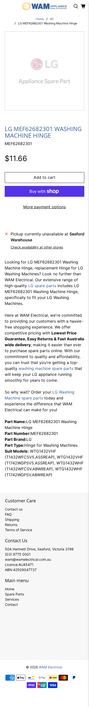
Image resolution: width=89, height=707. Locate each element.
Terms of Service (18, 530)
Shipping (12, 519)
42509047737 (25, 570)
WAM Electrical (50, 667)
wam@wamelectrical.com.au (28, 559)
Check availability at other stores (37, 247)
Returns (11, 525)
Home (40, 18)
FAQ (8, 514)
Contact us (13, 509)
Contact (11, 604)
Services (12, 599)
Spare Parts (14, 594)
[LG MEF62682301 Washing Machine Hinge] (44, 71)
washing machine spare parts (46, 368)
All (51, 18)
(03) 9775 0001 (18, 554)
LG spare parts (42, 285)
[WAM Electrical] (44, 6)
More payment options (44, 206)
